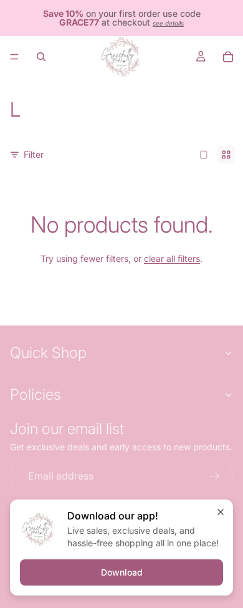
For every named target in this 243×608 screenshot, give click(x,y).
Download (122, 572)
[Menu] (14, 56)
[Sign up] (214, 476)
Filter (34, 154)
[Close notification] (220, 511)
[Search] (41, 56)
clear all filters (172, 258)
